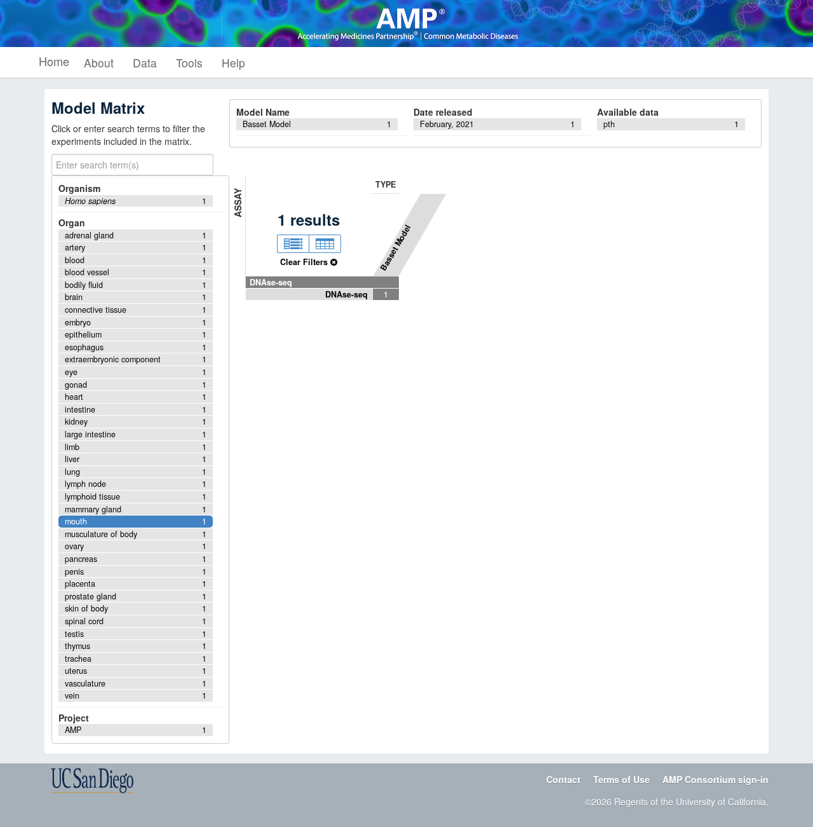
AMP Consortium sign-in (715, 779)
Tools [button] (189, 63)
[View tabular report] (325, 244)
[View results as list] (293, 244)
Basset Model (395, 247)
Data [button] (145, 63)
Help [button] (233, 63)
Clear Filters (305, 262)
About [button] (99, 63)
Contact (563, 779)
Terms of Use (621, 779)
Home (54, 61)
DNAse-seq (271, 282)
